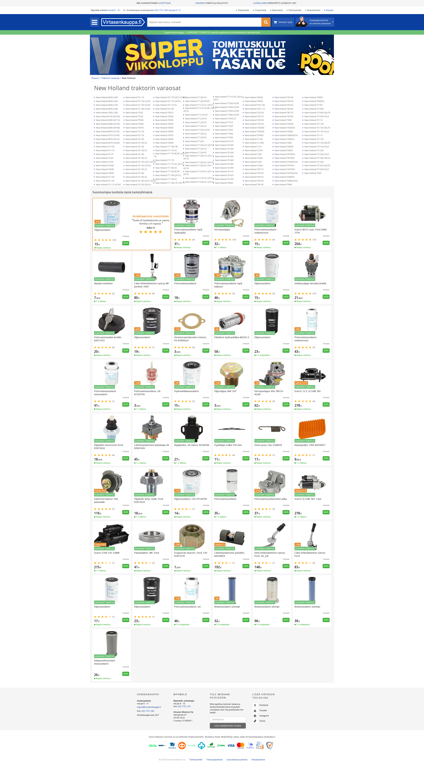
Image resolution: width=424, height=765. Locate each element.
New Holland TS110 (313, 120)
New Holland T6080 (164, 139)
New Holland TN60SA (284, 139)
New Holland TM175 (283, 112)
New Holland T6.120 (134, 131)
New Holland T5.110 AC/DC (108, 184)
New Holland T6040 (164, 123)
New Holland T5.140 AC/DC (138, 108)
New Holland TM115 (254, 169)
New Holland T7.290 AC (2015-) (199, 182)
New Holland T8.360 (224, 160)
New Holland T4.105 (104, 146)
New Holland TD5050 (254, 131)
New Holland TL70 (253, 146)
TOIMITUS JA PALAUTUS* (211, 3)
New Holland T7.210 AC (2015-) (199, 105)
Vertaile (126, 236)
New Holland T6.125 (134, 135)
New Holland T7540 (223, 133)
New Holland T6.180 (164, 108)
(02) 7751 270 (184, 706)
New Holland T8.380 (224, 164)
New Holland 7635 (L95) (106, 112)
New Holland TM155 (283, 105)
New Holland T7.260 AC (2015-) (199, 162)
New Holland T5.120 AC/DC (138, 101)
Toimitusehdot (294, 10)
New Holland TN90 (283, 184)
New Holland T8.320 (224, 148)
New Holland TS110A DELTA (317, 127)
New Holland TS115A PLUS (316, 146)
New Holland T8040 (253, 97)
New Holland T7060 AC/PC (226, 114)
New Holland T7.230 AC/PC (197, 129)
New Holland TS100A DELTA (317, 112)
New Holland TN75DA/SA (286, 173)
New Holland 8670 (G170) (107, 131)
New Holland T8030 (223, 183)
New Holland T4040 (104, 169)
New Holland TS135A (314, 161)
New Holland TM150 (283, 101)
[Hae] (266, 22)
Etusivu (95, 78)
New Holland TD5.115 (254, 108)
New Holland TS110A (314, 123)
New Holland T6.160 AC (136, 177)
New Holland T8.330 (224, 152)
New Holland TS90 (312, 173)
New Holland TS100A (314, 108)
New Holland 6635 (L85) (106, 108)
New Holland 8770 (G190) (107, 135)
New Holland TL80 (253, 154)
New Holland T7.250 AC (196, 148)
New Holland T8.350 (224, 156)
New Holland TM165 (283, 108)
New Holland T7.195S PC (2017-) (170, 183)
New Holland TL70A (253, 150)
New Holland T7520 (223, 126)
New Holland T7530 (223, 129)
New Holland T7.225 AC (196, 126)
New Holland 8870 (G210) (107, 139)
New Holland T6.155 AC (136, 169)
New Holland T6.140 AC (136, 142)
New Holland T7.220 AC (196, 118)
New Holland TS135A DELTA (317, 165)
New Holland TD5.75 (254, 116)
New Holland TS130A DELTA (317, 158)
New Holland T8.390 (224, 167)
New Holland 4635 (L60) (106, 97)
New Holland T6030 (164, 120)
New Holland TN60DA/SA (286, 135)
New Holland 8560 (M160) (107, 127)
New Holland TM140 (283, 97)
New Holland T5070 (134, 127)
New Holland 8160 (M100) (107, 116)
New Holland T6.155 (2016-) (138, 165)
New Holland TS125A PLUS (316, 154)
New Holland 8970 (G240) (107, 142)
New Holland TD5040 (254, 127)
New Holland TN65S (283, 150)
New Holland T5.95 (134, 116)
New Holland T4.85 (104, 158)
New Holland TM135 (254, 184)
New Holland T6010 (164, 112)
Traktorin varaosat (110, 78)
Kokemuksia (277, 10)
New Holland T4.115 (104, 150)
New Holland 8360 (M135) (107, 123)
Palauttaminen (313, 10)
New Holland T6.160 (134, 173)
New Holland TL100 (253, 139)
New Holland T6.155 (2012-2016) (140, 161)
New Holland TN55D (283, 123)
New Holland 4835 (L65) (106, 101)
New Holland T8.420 (224, 175)
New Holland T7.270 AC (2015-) (199, 178)
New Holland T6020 (164, 116)
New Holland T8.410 (224, 171)
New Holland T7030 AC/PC (226, 103)
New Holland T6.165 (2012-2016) (140, 180)
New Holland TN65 (283, 142)
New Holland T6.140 (134, 139)
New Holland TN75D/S (284, 169)
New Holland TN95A (313, 97)
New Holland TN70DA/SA (286, 161)
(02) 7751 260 (147, 711)
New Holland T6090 (164, 142)
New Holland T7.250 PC (196, 152)
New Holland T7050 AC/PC (226, 111)
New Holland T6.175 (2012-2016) (170, 97)
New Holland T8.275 (224, 141)
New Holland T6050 (164, 127)
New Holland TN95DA (314, 101)
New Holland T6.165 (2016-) (138, 184)
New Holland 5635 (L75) (106, 105)
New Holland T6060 (164, 131)
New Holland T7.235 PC (196, 137)
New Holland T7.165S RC (166, 146)
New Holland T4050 (104, 173)
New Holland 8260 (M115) (107, 120)
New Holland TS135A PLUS (316, 169)
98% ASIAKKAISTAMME (153, 3)
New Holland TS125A (314, 150)
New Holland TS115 (313, 135)
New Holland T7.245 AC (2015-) (199, 145)
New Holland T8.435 (224, 179)
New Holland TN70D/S (284, 154)
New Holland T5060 (134, 123)
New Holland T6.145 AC (136, 150)
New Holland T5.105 (104, 180)
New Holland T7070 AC (225, 118)
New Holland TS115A (314, 139)
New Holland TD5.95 (254, 123)
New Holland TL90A (253, 165)
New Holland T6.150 (134, 154)
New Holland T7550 (223, 137)
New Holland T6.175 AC (166, 105)
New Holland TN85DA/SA (286, 180)
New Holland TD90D (254, 135)
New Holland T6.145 (134, 146)
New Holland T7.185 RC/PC (167, 171)
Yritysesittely (260, 10)
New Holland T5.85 (134, 112)
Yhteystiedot (243, 10)
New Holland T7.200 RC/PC (197, 101)
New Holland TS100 (313, 105)
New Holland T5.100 (104, 177)
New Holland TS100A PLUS (316, 116)
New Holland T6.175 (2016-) (168, 101)
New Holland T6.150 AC (136, 158)
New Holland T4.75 (104, 154)
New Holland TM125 (254, 177)
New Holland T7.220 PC (196, 122)
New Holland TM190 (283, 116)
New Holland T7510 (223, 122)
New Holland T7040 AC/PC (226, 107)
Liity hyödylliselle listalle (227, 725)
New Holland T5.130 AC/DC (138, 105)
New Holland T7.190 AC (166, 179)
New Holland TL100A (254, 142)
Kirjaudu (329, 10)
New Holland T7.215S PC (196, 114)
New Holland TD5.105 (254, 105)
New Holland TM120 (254, 173)
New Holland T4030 (104, 165)
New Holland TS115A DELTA (317, 142)
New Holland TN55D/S (284, 127)
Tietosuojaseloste (214, 759)
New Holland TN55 (283, 120)
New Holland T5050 (134, 120)
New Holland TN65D (283, 146)
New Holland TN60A (283, 131)
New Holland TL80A (253, 158)
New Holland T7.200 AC (196, 97)
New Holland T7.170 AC (166, 150)
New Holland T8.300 (224, 145)
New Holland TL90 (253, 161)
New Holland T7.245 (194, 141)
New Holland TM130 (254, 180)
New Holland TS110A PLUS (316, 131)
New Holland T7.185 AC (166, 167)
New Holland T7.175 (164, 160)
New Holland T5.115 (134, 97)
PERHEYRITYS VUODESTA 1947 (274, 3)
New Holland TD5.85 (254, 120)
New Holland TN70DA (284, 158)
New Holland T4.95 (104, 161)
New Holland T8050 (253, 101)
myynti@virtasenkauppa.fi (149, 707)
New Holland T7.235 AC (196, 133)
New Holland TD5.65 (254, 112)
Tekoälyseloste (258, 759)
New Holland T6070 (164, 135)
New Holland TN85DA (284, 177)
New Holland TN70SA (284, 165)
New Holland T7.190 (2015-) (168, 175)
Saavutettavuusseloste (237, 759)
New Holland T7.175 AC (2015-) (169, 164)
